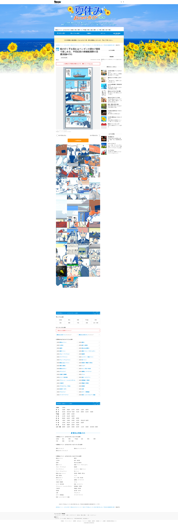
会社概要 (104, 520)
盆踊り (57, 462)
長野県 (68, 414)
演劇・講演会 (59, 475)
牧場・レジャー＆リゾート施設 (63, 497)
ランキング (64, 334)
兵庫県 (73, 420)
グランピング (59, 479)
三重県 (73, 418)
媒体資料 (93, 520)
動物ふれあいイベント (61, 473)
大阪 (97, 29)
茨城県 (91, 411)
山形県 (82, 409)
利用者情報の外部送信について (111, 520)
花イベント (76, 471)
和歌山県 (83, 420)
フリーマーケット (60, 469)
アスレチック (77, 492)
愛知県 (63, 418)
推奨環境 (74, 520)
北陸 (91, 29)
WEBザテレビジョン (70, 518)
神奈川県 (69, 411)
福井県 (73, 416)
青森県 (68, 409)
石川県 (63, 416)
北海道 (72, 29)
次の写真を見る (94, 135)
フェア (75, 475)
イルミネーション (93, 515)
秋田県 (77, 409)
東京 (81, 29)
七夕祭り (58, 460)
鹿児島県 (92, 426)
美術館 (57, 490)
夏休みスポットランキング (62, 450)
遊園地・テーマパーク (79, 479)
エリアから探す (76, 33)
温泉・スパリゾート (78, 484)
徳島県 (73, 424)
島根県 (82, 422)
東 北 (57, 409)
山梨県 (63, 414)
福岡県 (63, 426)
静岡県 (77, 418)
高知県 (77, 424)
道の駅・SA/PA (77, 490)
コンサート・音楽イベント (80, 469)
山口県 (73, 422)
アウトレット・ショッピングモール (64, 486)
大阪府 (63, 420)
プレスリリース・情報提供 (86, 520)
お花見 (67, 515)
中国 (100, 29)
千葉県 (73, 411)
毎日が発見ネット (86, 518)
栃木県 (87, 411)
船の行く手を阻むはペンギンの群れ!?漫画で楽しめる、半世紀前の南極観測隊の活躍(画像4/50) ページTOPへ (79, 504)
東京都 (63, 411)
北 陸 (57, 416)
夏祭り (89, 33)
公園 (57, 492)
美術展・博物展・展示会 (79, 473)
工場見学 (58, 488)
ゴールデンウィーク (73, 515)
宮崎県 (87, 426)
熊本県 (77, 426)
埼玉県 (77, 411)
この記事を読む (78, 140)
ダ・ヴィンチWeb (63, 518)
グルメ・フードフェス (61, 467)
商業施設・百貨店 (78, 486)
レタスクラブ (57, 518)
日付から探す (61, 33)
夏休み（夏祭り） (83, 515)
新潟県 (73, 414)
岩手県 (73, 409)
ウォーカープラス (57, 515)
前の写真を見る (62, 135)
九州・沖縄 (107, 29)
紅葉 (88, 515)
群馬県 (82, 411)
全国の (61, 342)
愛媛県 (68, 424)
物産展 (75, 467)
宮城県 (63, 409)
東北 (76, 29)
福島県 (87, 409)
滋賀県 (87, 420)
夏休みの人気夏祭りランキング (64, 330)
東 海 (57, 418)
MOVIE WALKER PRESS (78, 518)
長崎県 (73, 426)
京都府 (68, 420)
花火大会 (78, 515)
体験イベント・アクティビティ (81, 464)
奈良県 (77, 420)
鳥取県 (77, 422)
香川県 (63, 424)
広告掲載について (99, 520)
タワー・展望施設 (60, 494)
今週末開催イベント (117, 34)
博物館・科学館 (77, 488)
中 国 (57, 422)
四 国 (57, 424)
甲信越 (84, 29)
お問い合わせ (79, 520)
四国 (103, 29)
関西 (95, 29)
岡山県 (68, 422)
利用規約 (62, 520)
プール (103, 33)
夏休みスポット (59, 477)
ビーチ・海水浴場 (60, 484)
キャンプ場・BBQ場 (78, 477)
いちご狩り (63, 515)
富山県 (68, 416)
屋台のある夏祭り (78, 462)
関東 (79, 29)
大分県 (82, 426)
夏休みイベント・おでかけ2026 (62, 29)
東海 (88, 29)
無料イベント (59, 464)
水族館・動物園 (59, 482)
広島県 (63, 422)
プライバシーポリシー (68, 520)
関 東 (57, 411)
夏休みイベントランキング (80, 448)
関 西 (57, 420)
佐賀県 (68, 426)
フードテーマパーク (78, 494)
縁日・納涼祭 (77, 460)
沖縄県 (96, 426)
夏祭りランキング (60, 448)
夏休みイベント (59, 458)
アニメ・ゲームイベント (61, 471)
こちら (91, 63)
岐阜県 (68, 418)
